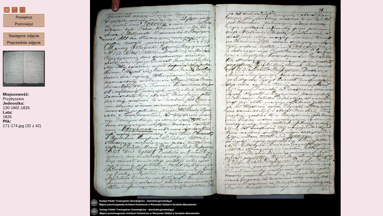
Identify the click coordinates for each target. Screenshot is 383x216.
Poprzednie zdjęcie (24, 42)
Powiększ (24, 17)
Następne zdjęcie (24, 35)
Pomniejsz (24, 24)
